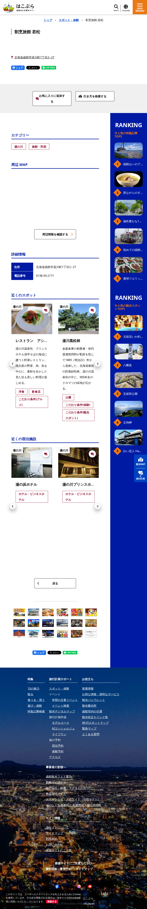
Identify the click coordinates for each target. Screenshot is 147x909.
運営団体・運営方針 (58, 869)
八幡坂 (127, 365)
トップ (48, 20)
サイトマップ (84, 869)
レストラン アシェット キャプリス (45, 340)
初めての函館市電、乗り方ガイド (133, 250)
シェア (19, 67)
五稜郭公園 (130, 394)
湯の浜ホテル (26, 484)
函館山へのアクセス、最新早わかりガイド (133, 164)
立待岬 (127, 422)
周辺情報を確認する (55, 234)
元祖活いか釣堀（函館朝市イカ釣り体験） (133, 337)
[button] (13, 364)
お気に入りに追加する (52, 98)
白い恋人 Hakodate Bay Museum (133, 451)
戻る (55, 583)
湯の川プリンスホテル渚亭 (83, 484)
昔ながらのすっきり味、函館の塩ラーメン (133, 193)
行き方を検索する (95, 96)
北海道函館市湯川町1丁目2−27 (34, 57)
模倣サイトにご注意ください (73, 863)
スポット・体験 (69, 20)
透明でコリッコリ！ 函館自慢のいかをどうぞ (133, 279)
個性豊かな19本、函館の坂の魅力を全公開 (133, 221)
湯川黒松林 (71, 340)
